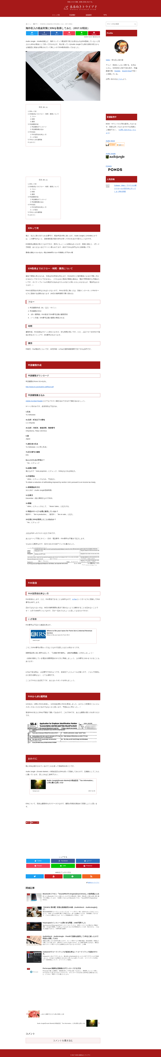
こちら (120, 79)
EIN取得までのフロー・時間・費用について (44, 114)
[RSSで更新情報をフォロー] (91, 876)
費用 (33, 121)
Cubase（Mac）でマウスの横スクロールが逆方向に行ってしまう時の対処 (125, 188)
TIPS (29, 822)
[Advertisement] (63, 162)
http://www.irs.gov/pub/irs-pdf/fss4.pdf (40, 387)
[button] (135, 24)
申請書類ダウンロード (39, 127)
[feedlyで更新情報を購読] (72, 876)
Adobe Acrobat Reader (34, 401)
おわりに (32, 142)
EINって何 (32, 111)
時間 (33, 119)
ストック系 (35, 822)
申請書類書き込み (38, 129)
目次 (40, 107)
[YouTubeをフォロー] (54, 876)
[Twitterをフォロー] (35, 876)
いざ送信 (35, 137)
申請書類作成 (33, 124)
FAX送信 (32, 132)
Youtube (117, 71)
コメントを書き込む (63, 1040)
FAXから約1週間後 (35, 139)
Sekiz (108, 60)
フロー (34, 116)
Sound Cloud (127, 71)
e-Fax (74, 599)
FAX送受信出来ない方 (39, 134)
